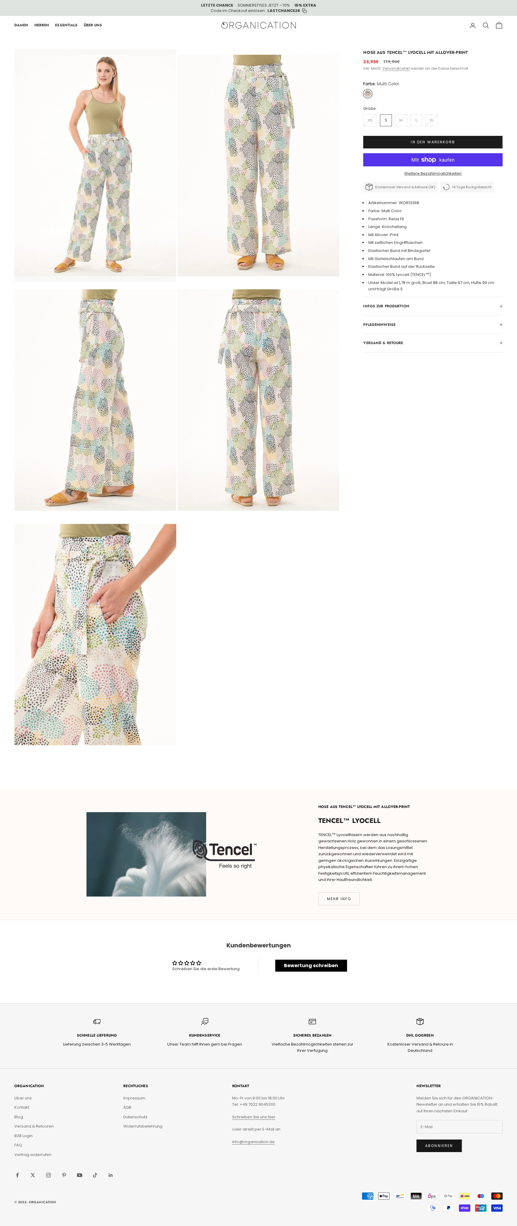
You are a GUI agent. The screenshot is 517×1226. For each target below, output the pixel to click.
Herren (41, 25)
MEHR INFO (339, 898)
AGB (127, 1107)
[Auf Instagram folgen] (48, 1175)
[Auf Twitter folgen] (33, 1175)
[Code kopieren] (304, 10)
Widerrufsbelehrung (142, 1126)
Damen (21, 25)
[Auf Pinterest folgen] (64, 1175)
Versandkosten (396, 68)
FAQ (18, 1145)
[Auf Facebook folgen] (17, 1175)
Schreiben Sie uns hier (253, 1117)
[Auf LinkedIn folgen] (111, 1175)
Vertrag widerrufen (32, 1154)
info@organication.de (253, 1142)
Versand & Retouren (34, 1126)
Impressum (134, 1098)
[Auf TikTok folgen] (95, 1175)
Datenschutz (135, 1117)
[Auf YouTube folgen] (80, 1175)
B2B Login (23, 1136)
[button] (367, 93)
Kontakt (21, 1107)
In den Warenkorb (433, 142)
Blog (18, 1117)
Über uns (23, 1098)
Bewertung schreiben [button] (311, 965)
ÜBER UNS (93, 25)
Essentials (66, 25)
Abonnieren (439, 1145)
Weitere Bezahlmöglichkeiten (433, 173)
